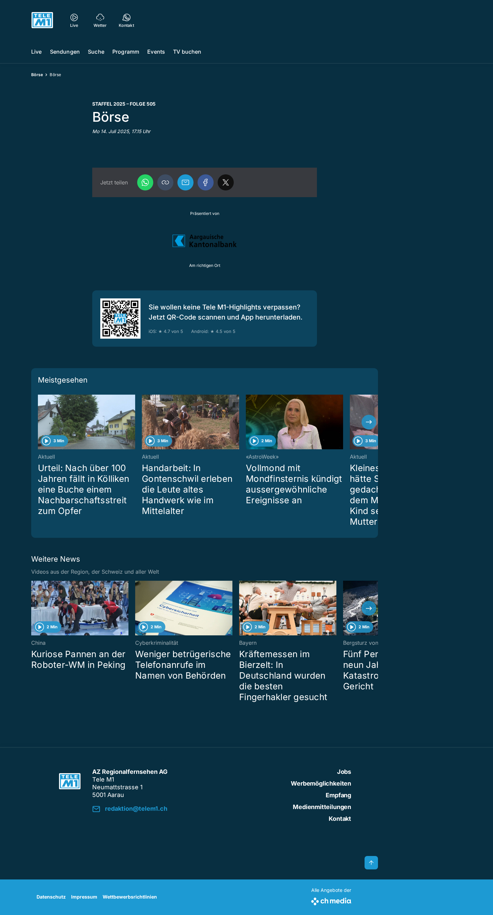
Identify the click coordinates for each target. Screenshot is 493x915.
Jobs (344, 771)
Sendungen (65, 51)
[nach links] (40, 422)
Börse (37, 74)
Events (156, 51)
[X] (226, 182)
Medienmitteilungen (322, 806)
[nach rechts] (369, 422)
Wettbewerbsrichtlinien (130, 897)
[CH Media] (331, 900)
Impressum (84, 897)
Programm (125, 51)
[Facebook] (206, 182)
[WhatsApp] (145, 182)
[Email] (185, 182)
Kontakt (340, 818)
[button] (165, 182)
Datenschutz (51, 897)
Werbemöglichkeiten (321, 783)
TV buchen (187, 51)
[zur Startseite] (42, 20)
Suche (96, 51)
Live (36, 51)
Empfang (338, 795)
